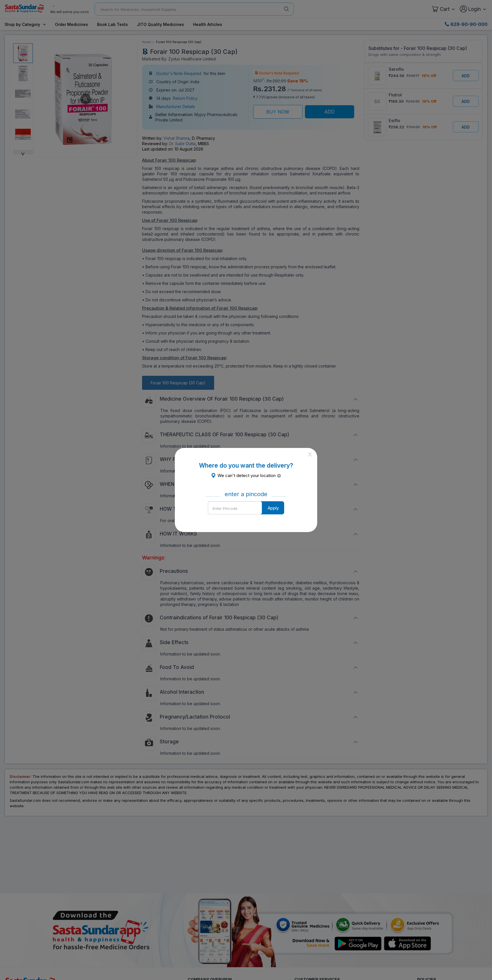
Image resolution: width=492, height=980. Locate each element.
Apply (273, 508)
